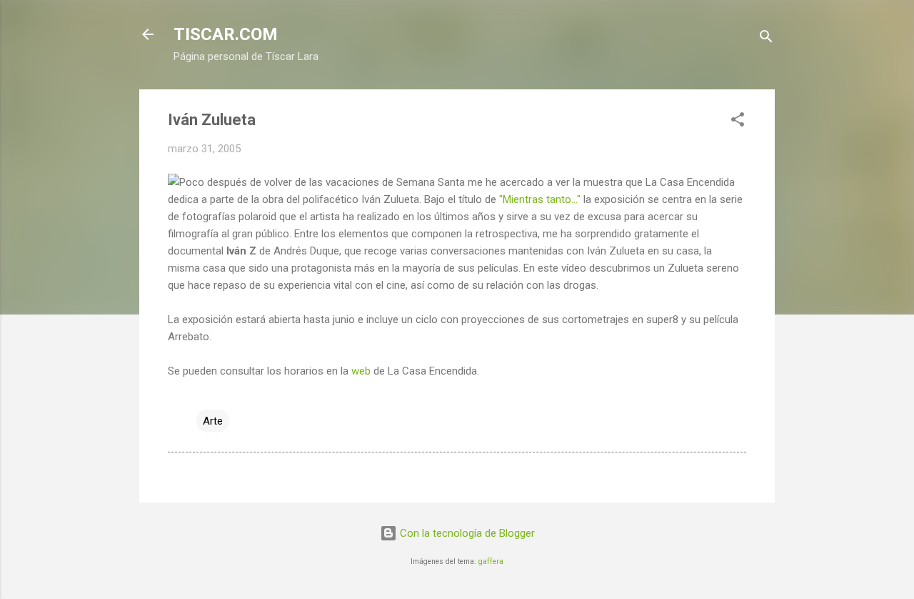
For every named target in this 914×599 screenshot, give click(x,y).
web (361, 371)
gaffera (490, 561)
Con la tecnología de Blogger (466, 533)
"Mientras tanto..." (540, 199)
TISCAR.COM (226, 34)
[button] (737, 122)
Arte (213, 421)
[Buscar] (766, 39)
